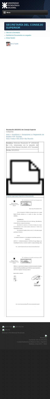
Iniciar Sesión (10, 38)
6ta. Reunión (29, 139)
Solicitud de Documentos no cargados (18, 35)
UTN (10, 5)
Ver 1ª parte (14, 44)
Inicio (8, 135)
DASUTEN (8, 327)
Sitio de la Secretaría (13, 32)
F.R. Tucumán (17, 137)
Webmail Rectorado (18, 333)
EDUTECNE (20, 327)
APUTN (7, 330)
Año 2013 (20, 139)
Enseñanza (16, 135)
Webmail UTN (6, 333)
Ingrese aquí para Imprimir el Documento (20, 196)
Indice (13, 139)
